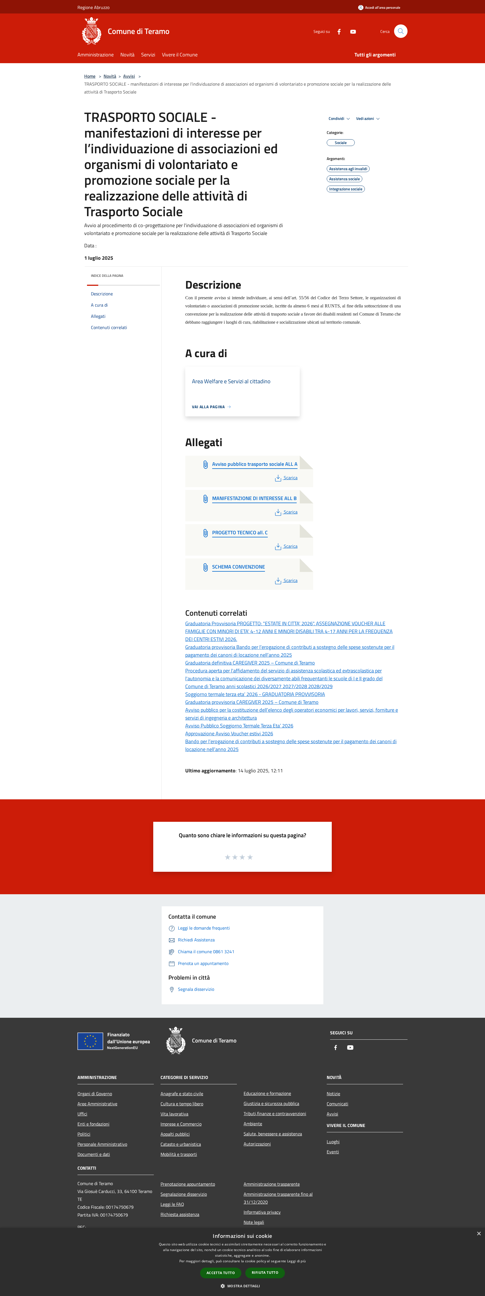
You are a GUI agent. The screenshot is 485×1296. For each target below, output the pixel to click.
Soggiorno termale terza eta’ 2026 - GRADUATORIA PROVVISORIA (255, 694)
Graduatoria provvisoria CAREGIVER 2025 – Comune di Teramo (252, 702)
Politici (83, 1134)
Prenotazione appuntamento (188, 1184)
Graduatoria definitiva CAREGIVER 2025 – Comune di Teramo (250, 663)
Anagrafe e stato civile (182, 1093)
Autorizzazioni (257, 1143)
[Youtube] (350, 31)
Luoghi (333, 1141)
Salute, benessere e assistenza (273, 1133)
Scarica (290, 477)
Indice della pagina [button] (107, 275)
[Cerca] (401, 31)
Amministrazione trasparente (272, 1184)
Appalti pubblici (175, 1134)
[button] (242, 1286)
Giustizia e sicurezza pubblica (271, 1103)
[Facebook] (336, 31)
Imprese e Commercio (181, 1124)
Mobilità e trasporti (179, 1154)
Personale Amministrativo (102, 1144)
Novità (110, 76)
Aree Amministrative (97, 1103)
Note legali (254, 1222)
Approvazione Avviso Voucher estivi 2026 (229, 733)
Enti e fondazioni (93, 1124)
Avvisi (129, 76)
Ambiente (253, 1123)
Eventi (333, 1151)
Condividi (337, 118)
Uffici (82, 1113)
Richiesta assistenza (180, 1214)
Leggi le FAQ (172, 1204)
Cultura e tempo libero (182, 1103)
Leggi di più (296, 1261)
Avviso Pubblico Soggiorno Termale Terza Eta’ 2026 (239, 725)
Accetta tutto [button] (221, 1272)
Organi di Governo (94, 1093)
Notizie (333, 1093)
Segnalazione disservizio (184, 1194)
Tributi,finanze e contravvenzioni (275, 1113)
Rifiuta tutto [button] (265, 1272)
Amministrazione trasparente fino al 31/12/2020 (278, 1198)
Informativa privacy (262, 1212)
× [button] (479, 1234)
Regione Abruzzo (93, 7)
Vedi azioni (365, 118)
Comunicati (337, 1103)
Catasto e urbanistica (181, 1144)
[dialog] (242, 1262)
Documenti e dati (93, 1154)
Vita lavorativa (174, 1113)
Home (89, 76)
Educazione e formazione (267, 1093)
